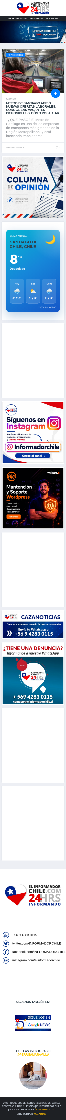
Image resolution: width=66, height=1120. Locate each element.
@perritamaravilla (33, 1054)
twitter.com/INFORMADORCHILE (36, 943)
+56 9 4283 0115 (24, 935)
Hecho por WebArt (47, 307)
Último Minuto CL (45, 1109)
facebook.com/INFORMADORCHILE (39, 952)
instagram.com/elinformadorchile (36, 960)
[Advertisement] (33, 361)
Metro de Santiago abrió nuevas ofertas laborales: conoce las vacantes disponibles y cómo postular (32, 108)
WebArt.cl (40, 1114)
